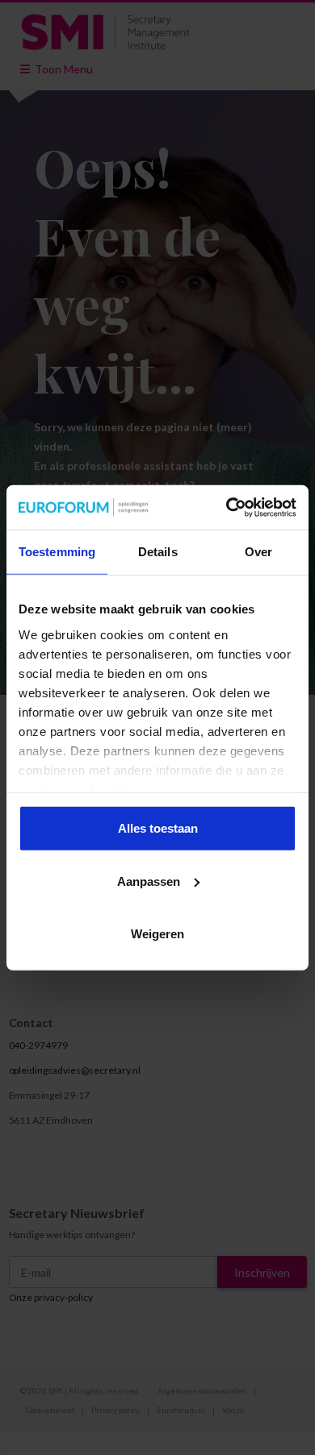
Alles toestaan (158, 828)
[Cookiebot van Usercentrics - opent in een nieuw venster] (226, 507)
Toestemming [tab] (57, 552)
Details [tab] (158, 552)
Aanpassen (148, 881)
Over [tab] (258, 552)
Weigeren (157, 934)
